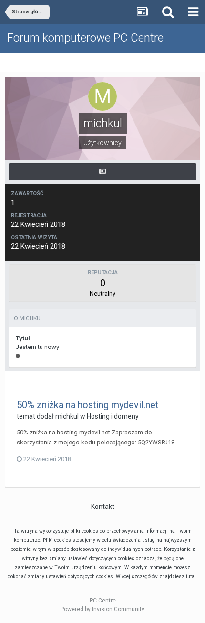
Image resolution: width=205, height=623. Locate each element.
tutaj (191, 576)
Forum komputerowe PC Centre (85, 37)
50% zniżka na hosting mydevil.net (88, 405)
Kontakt (102, 506)
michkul (67, 416)
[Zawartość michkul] (102, 171)
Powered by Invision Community (102, 609)
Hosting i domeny (113, 416)
